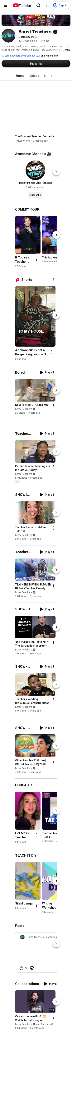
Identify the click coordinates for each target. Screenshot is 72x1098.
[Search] (38, 5)
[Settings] (46, 5)
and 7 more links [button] (50, 55)
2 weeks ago (53, 937)
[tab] (20, 75)
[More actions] (37, 259)
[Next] (56, 171)
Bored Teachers (23, 409)
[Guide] (5, 5)
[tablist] (36, 75)
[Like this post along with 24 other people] (21, 968)
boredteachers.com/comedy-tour (22, 55)
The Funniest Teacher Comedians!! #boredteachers (36, 136)
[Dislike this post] (32, 968)
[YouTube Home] (22, 5)
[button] (51, 75)
